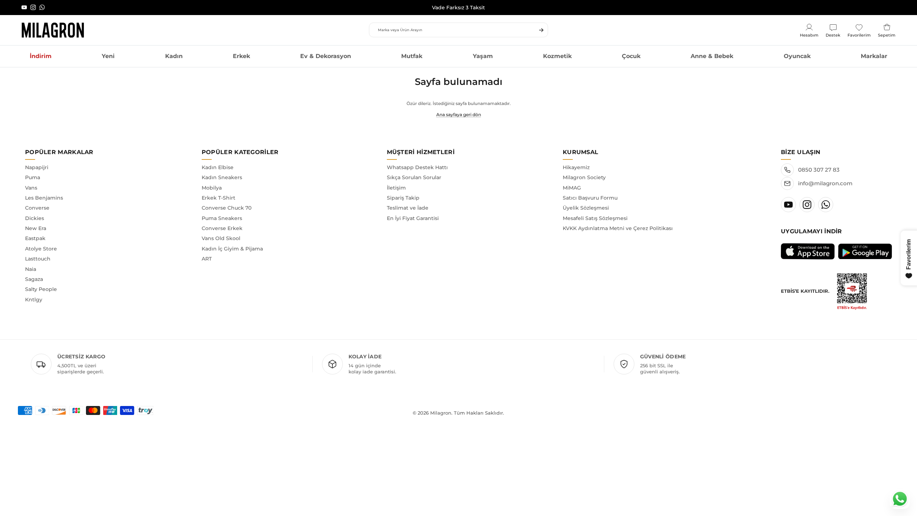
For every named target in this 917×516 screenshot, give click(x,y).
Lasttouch (38, 258)
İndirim (41, 56)
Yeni (108, 56)
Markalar (874, 56)
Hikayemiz (576, 167)
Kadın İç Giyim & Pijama (232, 248)
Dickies (34, 218)
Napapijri (36, 167)
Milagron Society (584, 177)
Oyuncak (797, 56)
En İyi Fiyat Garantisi (413, 218)
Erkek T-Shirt (218, 198)
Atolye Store (41, 248)
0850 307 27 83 (819, 169)
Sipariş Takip (403, 198)
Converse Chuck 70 (226, 208)
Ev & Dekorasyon (325, 56)
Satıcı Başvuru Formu (590, 198)
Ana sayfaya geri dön (458, 114)
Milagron (440, 413)
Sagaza (34, 279)
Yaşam (483, 56)
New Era (35, 228)
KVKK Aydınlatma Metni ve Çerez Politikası (618, 228)
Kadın (174, 56)
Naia (30, 269)
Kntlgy (33, 299)
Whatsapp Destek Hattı (417, 167)
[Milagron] (52, 30)
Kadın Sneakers (222, 177)
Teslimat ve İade (407, 208)
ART (207, 258)
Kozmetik (557, 56)
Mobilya (212, 188)
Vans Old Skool (221, 238)
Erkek (241, 56)
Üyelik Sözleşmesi (586, 208)
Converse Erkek (222, 228)
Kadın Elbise (218, 167)
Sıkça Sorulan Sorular (414, 177)
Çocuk (631, 56)
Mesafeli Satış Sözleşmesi (595, 218)
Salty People (41, 289)
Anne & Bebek (712, 56)
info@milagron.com (825, 183)
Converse (37, 208)
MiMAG (572, 188)
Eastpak (35, 238)
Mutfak (411, 56)
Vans (31, 188)
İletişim (396, 188)
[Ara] (541, 30)
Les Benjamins (44, 198)
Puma (32, 177)
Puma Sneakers (222, 218)
